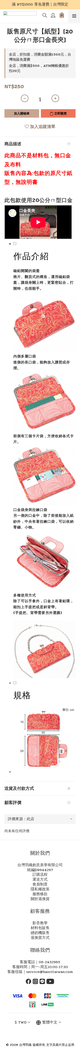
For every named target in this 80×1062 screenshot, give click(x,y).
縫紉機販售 (40, 933)
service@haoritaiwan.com (49, 972)
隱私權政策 (40, 889)
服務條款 (40, 894)
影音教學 (40, 923)
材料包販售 (40, 928)
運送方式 (40, 879)
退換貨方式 (40, 938)
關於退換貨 (40, 899)
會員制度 (40, 884)
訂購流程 (40, 875)
